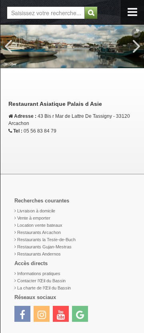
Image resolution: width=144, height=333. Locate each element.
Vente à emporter (33, 218)
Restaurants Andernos (39, 254)
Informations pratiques (38, 273)
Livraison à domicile (36, 210)
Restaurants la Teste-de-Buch (46, 239)
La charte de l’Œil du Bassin (44, 287)
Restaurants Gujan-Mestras (44, 246)
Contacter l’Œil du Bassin (41, 280)
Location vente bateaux (39, 225)
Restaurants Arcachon (39, 232)
